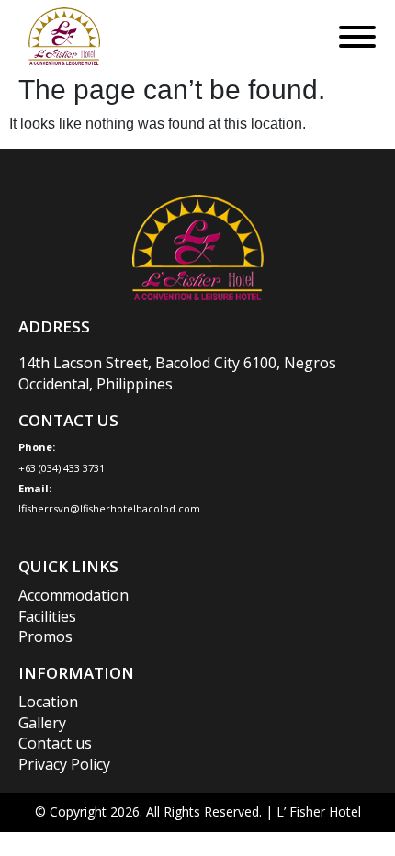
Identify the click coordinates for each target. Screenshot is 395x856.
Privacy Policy (64, 764)
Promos (45, 636)
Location (48, 702)
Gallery (42, 723)
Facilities (47, 616)
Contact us (55, 743)
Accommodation (73, 595)
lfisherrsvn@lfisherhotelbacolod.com (109, 508)
